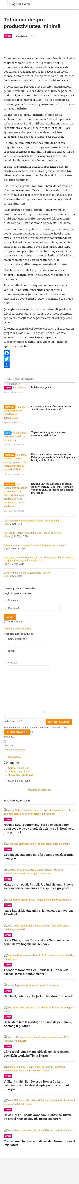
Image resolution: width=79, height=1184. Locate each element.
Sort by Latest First (18, 771)
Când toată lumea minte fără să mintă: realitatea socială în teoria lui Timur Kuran (36, 1053)
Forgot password (22, 628)
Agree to (8, 745)
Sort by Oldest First (18, 768)
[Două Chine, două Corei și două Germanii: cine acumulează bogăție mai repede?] (39, 927)
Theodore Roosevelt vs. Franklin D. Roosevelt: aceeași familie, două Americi (36, 972)
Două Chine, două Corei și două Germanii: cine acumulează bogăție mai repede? (36, 942)
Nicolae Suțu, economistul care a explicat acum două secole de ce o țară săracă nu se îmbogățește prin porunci (39, 828)
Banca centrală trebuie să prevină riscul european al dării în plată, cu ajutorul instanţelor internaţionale (38, 559)
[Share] (39, 365)
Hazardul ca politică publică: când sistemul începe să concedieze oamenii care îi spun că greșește (38, 886)
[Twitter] (39, 359)
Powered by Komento (39, 789)
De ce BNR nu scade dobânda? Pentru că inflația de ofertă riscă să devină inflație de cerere (38, 1116)
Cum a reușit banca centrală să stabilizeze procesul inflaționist (39, 1143)
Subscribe (9, 736)
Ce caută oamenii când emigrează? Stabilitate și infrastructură (51, 408)
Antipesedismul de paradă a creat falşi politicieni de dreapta (35, 545)
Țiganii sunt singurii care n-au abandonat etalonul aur (48, 434)
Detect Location (58, 722)
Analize (9, 407)
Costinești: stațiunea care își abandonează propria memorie (38, 856)
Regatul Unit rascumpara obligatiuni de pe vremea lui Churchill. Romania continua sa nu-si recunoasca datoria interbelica (52, 488)
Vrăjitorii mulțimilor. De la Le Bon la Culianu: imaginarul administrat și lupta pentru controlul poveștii (36, 1085)
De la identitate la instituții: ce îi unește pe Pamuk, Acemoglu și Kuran (38, 1024)
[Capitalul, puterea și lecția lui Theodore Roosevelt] (39, 985)
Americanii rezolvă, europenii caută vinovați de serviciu (33, 533)
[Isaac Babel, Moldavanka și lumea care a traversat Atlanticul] (39, 900)
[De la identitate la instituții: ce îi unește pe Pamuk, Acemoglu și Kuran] (39, 1009)
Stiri (7, 433)
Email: (11, 650)
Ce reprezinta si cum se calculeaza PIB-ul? (27, 572)
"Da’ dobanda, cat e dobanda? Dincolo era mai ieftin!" (32, 520)
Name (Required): (17, 639)
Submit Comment (16, 732)
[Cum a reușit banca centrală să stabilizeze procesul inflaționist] (39, 1130)
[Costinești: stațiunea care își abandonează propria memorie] (39, 844)
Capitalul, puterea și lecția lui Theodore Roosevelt (38, 996)
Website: (13, 662)
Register (8, 628)
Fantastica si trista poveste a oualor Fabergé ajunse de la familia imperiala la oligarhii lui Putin (53, 457)
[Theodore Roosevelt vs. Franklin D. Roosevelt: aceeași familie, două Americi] (39, 957)
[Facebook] (39, 353)
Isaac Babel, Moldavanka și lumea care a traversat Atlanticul (38, 912)
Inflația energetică (41, 387)
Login (9, 617)
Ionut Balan (21, 36)
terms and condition (14, 749)
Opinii (8, 36)
